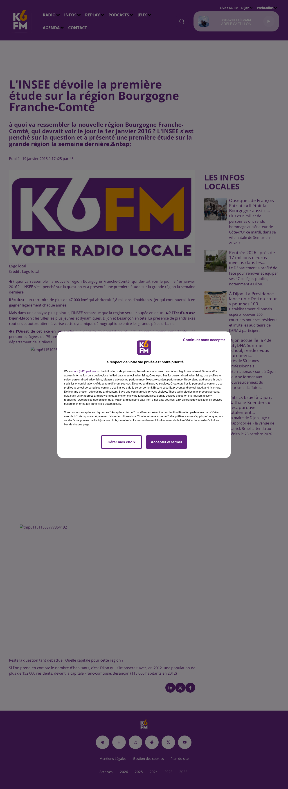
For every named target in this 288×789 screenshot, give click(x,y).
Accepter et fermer (166, 442)
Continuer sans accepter (204, 339)
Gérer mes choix (121, 442)
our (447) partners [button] (85, 371)
